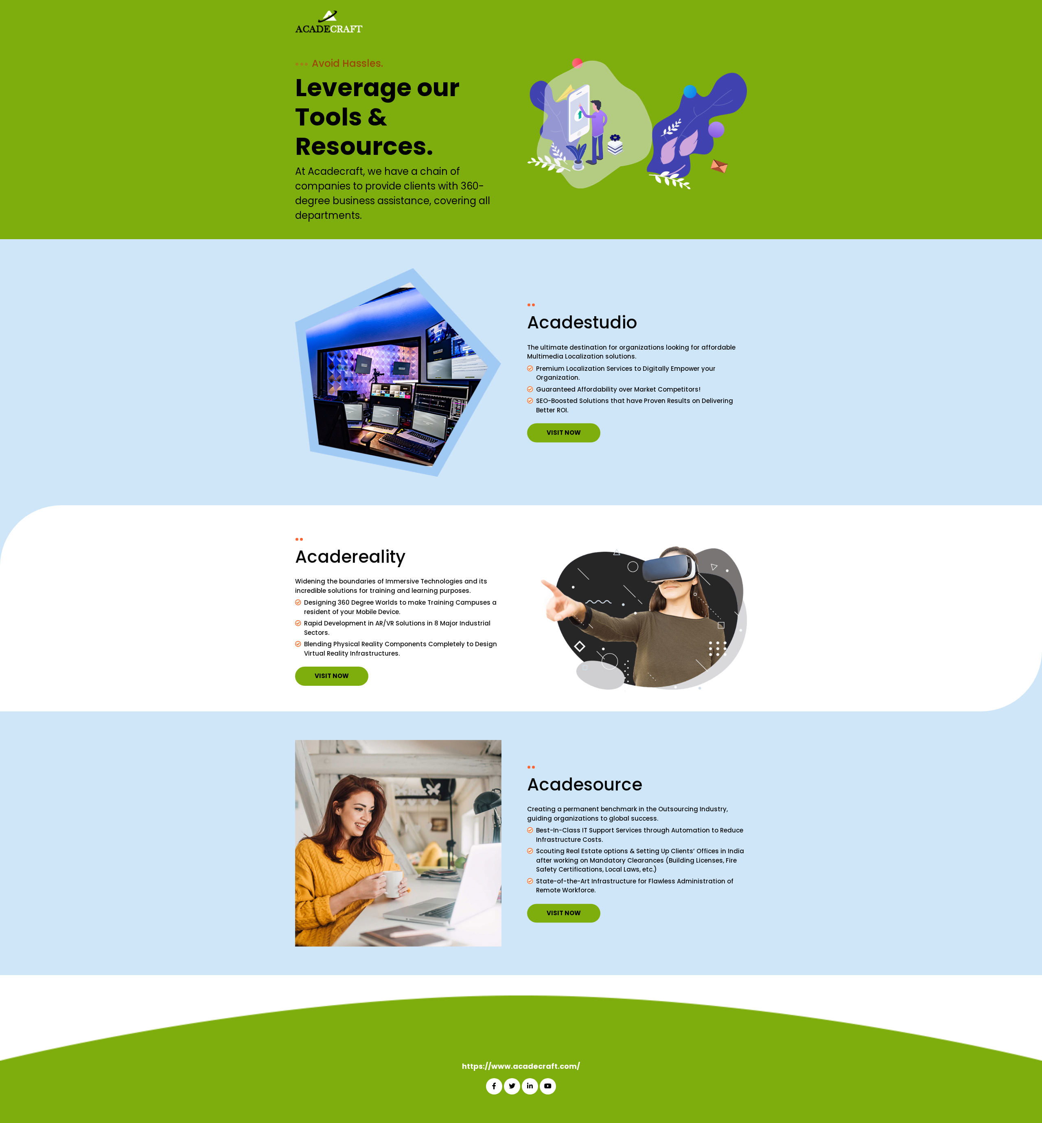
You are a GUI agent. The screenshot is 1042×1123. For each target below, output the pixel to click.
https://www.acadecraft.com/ (521, 1066)
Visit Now (564, 432)
